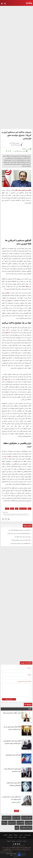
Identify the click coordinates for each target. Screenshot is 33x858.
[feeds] (13, 844)
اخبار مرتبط (27, 525)
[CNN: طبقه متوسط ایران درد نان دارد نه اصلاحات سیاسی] (26, 731)
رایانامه (29, 675)
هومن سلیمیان (16, 802)
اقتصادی (5, 835)
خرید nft (4, 823)
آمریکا (27, 286)
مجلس (7, 293)
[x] (6, 519)
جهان (11, 509)
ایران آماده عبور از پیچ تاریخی (13, 755)
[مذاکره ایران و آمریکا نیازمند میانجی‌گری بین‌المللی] (26, 787)
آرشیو (16, 811)
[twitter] (15, 844)
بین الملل (15, 835)
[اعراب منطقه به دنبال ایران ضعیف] (26, 717)
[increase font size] (10, 151)
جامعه (24, 837)
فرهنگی (10, 835)
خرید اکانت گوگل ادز (26, 828)
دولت (7, 509)
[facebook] (3, 519)
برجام (9, 300)
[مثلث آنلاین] (29, 3)
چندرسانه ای (10, 837)
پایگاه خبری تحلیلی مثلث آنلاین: (22, 190)
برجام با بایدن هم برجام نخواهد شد (22, 537)
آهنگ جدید (20, 823)
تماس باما (18, 841)
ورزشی (20, 837)
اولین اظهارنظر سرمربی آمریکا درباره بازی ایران (20, 543)
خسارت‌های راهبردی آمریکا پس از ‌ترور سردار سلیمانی (18, 533)
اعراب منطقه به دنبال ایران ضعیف (12, 713)
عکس (15, 837)
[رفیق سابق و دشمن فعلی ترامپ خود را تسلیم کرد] (26, 773)
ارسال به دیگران (22, 151)
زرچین (17, 828)
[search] (5, 4)
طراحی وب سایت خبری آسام (11, 854)
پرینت (15, 151)
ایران (20, 261)
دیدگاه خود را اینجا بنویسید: (24, 681)
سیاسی (21, 835)
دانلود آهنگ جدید (27, 818)
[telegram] (8, 519)
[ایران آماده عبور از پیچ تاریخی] (26, 759)
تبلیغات (8, 841)
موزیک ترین (28, 823)
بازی (16, 509)
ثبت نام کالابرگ (6, 818)
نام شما (29, 668)
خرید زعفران (12, 823)
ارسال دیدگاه (9, 699)
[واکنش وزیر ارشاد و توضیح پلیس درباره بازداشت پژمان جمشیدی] (26, 745)
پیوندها (13, 841)
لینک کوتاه (5, 513)
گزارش (29, 709)
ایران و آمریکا (23, 509)
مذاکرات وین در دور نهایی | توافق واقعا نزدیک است (19, 530)
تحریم (7, 333)
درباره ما (24, 841)
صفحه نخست (27, 835)
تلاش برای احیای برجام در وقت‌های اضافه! (21, 540)
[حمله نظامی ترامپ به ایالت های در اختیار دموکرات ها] (26, 801)
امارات (9, 456)
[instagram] (19, 844)
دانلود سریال (16, 818)
